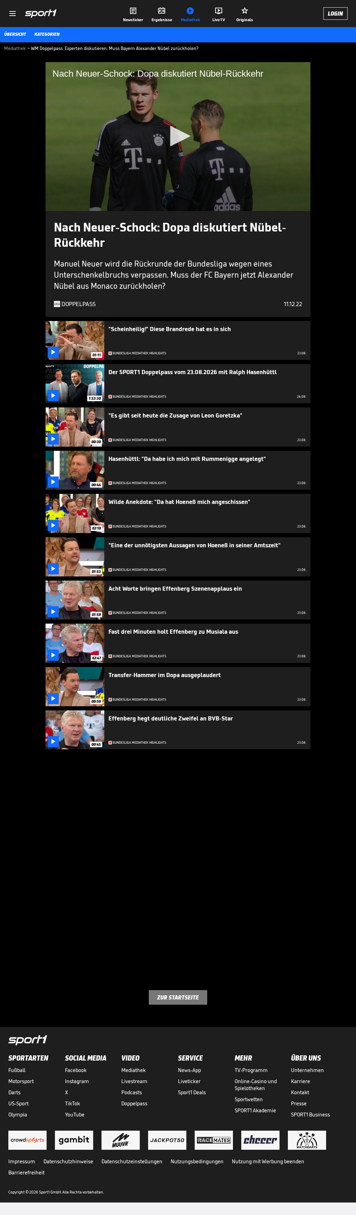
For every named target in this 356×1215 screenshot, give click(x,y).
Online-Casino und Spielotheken (256, 1084)
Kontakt (300, 1092)
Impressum (21, 1161)
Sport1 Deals (192, 1092)
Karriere (300, 1081)
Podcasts (131, 1092)
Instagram (77, 1081)
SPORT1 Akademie (255, 1110)
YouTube (74, 1114)
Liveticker (189, 1081)
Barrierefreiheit (26, 1172)
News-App (189, 1070)
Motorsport (21, 1081)
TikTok (72, 1103)
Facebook (76, 1070)
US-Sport (18, 1103)
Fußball (16, 1070)
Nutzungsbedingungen (197, 1161)
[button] (178, 136)
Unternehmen (307, 1070)
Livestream (134, 1081)
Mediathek (133, 1070)
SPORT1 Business (310, 1114)
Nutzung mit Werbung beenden (268, 1161)
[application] (178, 136)
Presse (299, 1103)
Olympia (17, 1114)
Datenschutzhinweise (68, 1161)
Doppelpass (134, 1103)
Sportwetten (249, 1099)
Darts (14, 1092)
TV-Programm (251, 1070)
